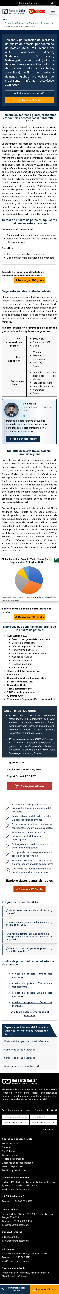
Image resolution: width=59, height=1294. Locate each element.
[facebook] (47, 1110)
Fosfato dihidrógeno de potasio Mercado (26, 1041)
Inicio (5, 19)
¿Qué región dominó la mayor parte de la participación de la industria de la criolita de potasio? (27, 936)
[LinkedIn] (24, 416)
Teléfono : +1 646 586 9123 (16, 1257)
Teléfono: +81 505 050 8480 (17, 1221)
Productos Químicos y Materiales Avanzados (28, 23)
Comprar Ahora (32, 786)
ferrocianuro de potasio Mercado (22, 1066)
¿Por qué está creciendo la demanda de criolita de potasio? (27, 923)
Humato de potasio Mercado (19, 1049)
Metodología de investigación (31, 93)
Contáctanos (8, 1151)
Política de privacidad (13, 1166)
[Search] (52, 3)
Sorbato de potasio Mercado (19, 1057)
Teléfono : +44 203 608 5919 (17, 1201)
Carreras (6, 1147)
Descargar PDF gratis (32, 100)
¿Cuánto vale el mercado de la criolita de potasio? (28, 912)
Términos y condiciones (14, 1170)
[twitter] (56, 1110)
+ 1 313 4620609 (10, 1237)
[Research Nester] (13, 11)
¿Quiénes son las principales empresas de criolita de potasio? (27, 950)
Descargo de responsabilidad (17, 1162)
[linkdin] (52, 1110)
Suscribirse (49, 1129)
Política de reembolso (13, 1158)
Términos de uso (10, 1155)
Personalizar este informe (23, 438)
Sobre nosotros (10, 1143)
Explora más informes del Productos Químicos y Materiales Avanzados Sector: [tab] (26, 1031)
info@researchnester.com (15, 1189)
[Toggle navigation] (52, 11)
